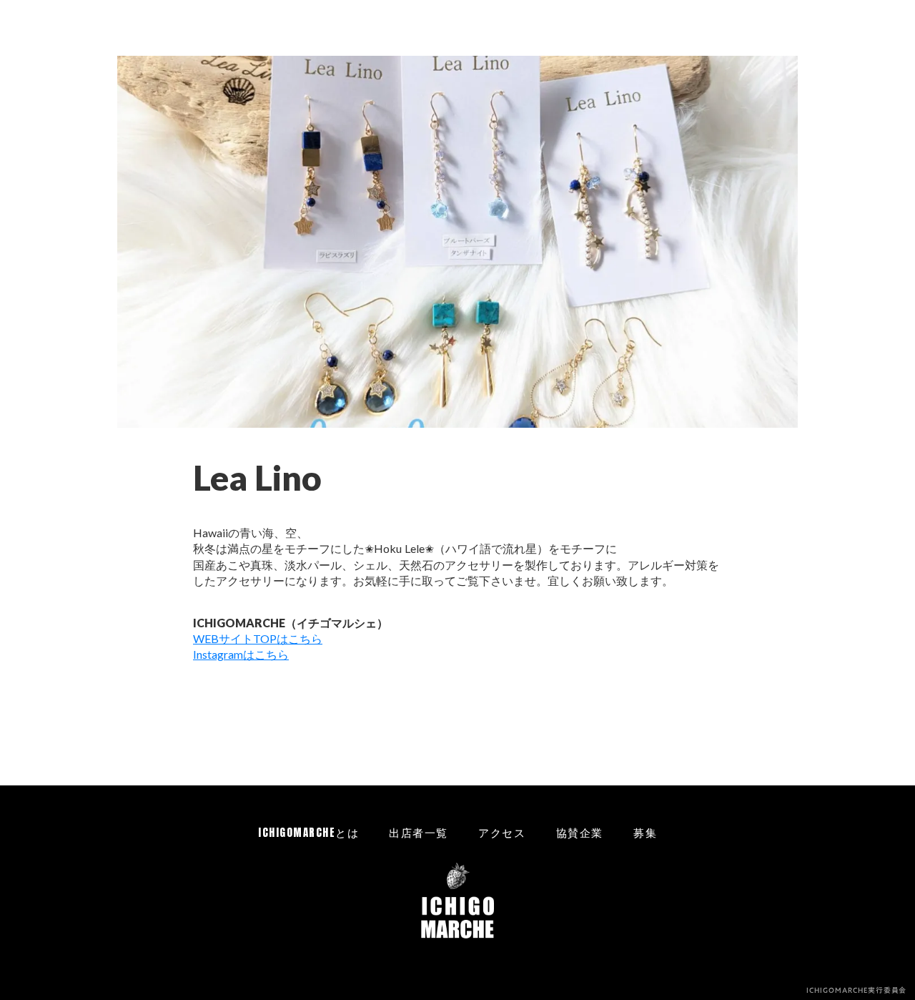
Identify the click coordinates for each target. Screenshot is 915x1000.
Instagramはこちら (241, 654)
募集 (645, 832)
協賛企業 (579, 832)
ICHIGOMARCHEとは (308, 832)
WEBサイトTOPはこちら (257, 638)
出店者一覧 (418, 832)
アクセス (501, 832)
